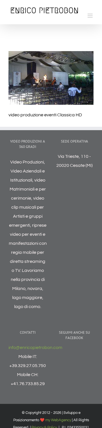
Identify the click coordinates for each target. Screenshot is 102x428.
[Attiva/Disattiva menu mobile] (91, 16)
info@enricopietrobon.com (35, 347)
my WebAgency (58, 420)
